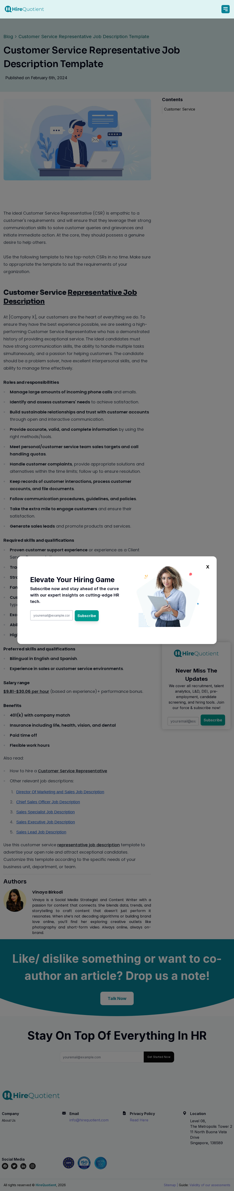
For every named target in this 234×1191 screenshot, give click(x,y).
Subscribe (86, 615)
